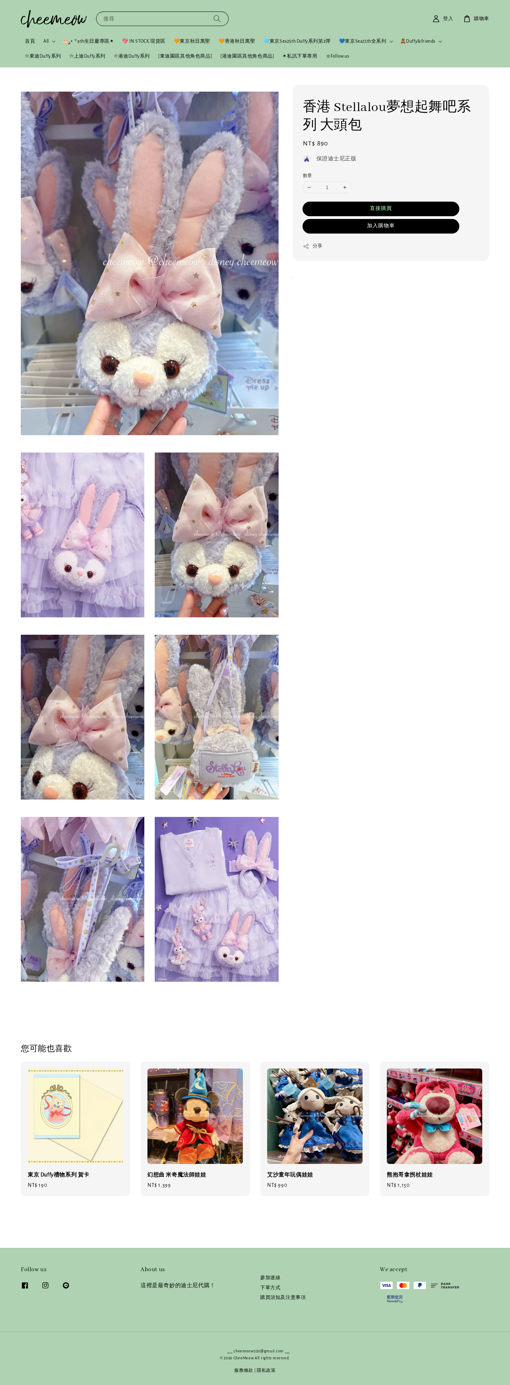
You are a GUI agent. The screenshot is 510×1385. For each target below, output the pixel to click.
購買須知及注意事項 (283, 1297)
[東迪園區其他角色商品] (185, 56)
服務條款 (243, 1370)
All (46, 41)
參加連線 (270, 1277)
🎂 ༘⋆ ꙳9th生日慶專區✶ (88, 41)
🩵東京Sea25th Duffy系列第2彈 (297, 41)
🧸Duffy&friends (417, 41)
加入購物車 (381, 225)
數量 (307, 176)
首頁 (30, 41)
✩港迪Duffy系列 (132, 56)
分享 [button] (318, 246)
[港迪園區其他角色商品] (247, 56)
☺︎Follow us (337, 56)
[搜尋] (217, 18)
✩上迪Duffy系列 (87, 56)
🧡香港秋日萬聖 (237, 41)
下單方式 (270, 1287)
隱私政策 (266, 1370)
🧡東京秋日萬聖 (192, 41)
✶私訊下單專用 (299, 56)
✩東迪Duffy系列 (43, 56)
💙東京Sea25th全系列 (362, 41)
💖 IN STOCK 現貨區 (143, 41)
